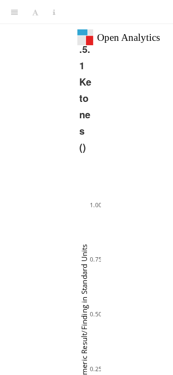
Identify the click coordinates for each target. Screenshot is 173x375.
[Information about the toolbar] (54, 12)
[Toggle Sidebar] (14, 12)
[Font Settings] (35, 12)
